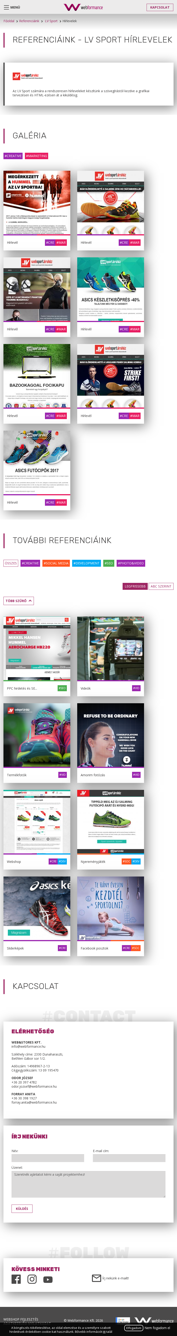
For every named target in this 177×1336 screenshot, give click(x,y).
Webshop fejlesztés (20, 1319)
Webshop (14, 861)
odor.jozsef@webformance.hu (34, 1086)
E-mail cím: (101, 1151)
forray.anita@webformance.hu (34, 1102)
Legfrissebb (135, 586)
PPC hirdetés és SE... (22, 688)
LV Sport (51, 21)
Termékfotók (17, 775)
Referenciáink (29, 21)
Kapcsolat (160, 7)
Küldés (22, 1208)
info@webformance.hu (28, 1046)
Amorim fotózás (93, 775)
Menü (15, 7)
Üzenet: (17, 1168)
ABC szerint (161, 586)
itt (104, 1332)
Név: (15, 1151)
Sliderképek (15, 948)
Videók (86, 688)
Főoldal (8, 21)
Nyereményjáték (93, 861)
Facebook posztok (94, 948)
